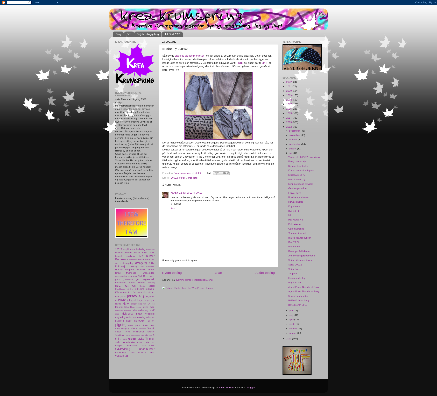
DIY (129, 34)
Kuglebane (294, 206)
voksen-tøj (121, 355)
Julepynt (120, 299)
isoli (117, 296)
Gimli (140, 276)
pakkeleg (119, 321)
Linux (132, 307)
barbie (128, 252)
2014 (289, 118)
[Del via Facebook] (224, 173)
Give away (148, 276)
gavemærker (121, 276)
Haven (141, 282)
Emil (264, 63)
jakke (123, 296)
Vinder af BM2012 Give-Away (304, 157)
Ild (289, 215)
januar (293, 333)
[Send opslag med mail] (208, 173)
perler (150, 320)
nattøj (139, 314)
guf (137, 279)
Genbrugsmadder (297, 188)
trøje (146, 342)
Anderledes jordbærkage (301, 255)
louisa (145, 307)
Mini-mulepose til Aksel (300, 184)
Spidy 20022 (295, 264)
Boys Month (148, 253)
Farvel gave (294, 193)
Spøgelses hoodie (298, 296)
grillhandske (128, 279)
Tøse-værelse (148, 346)
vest (152, 352)
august (293, 148)
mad (152, 307)
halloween (120, 282)
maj (291, 315)
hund (134, 286)
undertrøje (120, 352)
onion (129, 317)
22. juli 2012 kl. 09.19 (190, 193)
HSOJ (118, 286)
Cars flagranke (296, 228)
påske (145, 325)
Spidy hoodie (295, 269)
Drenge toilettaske (298, 166)
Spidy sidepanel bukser (300, 260)
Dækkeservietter (147, 266)
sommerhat (138, 332)
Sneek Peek (122, 332)
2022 (289, 82)
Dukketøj (120, 266)
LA (149, 304)
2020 (289, 91)
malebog (127, 310)
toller (139, 342)
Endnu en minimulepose (301, 170)
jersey (132, 296)
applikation (129, 249)
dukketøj (133, 266)
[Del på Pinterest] (228, 173)
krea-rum (142, 304)
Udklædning (122, 349)
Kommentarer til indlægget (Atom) (194, 280)
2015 (289, 113)
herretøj (151, 283)
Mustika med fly (296, 179)
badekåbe (150, 249)
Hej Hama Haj (295, 219)
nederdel (149, 314)
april (291, 319)
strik (128, 335)
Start (218, 273)
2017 (289, 104)
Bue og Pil (293, 211)
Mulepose (127, 313)
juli (291, 153)
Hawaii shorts (295, 202)
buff (141, 256)
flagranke (141, 270)
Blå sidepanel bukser (299, 238)
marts (292, 324)
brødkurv (130, 256)
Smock (150, 328)
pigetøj (120, 325)
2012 (289, 127)
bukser (182, 178)
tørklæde (132, 345)
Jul (140, 296)
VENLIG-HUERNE (138, 353)
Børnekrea (121, 259)
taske (141, 338)
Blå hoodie (294, 246)
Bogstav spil (294, 282)
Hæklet (151, 286)
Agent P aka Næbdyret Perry (303, 291)
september (295, 144)
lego (126, 307)
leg (153, 304)
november (295, 135)
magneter (119, 310)
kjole (126, 303)
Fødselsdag (148, 273)
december (295, 131)
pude (137, 325)
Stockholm (120, 335)
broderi (118, 256)
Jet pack (292, 273)
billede (137, 253)
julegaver (148, 296)
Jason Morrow (226, 387)
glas (117, 279)
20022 (174, 178)
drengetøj (193, 178)
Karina (174, 193)
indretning (139, 289)
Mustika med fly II (297, 175)
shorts (134, 328)
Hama (132, 282)
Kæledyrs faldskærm (299, 251)
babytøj (140, 249)
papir (128, 320)
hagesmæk (148, 279)
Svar (173, 208)
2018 (289, 100)
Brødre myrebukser (298, 197)
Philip (240, 63)
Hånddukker (120, 289)
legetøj (119, 307)
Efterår (119, 269)
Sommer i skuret (297, 233)
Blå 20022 (293, 242)
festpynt (129, 269)
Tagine (124, 339)
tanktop (132, 339)
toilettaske (129, 342)
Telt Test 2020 (172, 34)
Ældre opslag (265, 273)
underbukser (146, 349)
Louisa (138, 307)
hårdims (130, 289)
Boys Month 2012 (297, 305)
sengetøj (125, 328)
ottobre (150, 317)
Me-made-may (141, 310)
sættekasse (146, 335)
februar (293, 328)
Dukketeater (294, 224)
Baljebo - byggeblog (148, 34)
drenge (118, 263)
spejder (150, 332)
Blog (118, 34)
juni (291, 310)
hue (127, 286)
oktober (293, 139)
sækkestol (135, 335)
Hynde (142, 286)
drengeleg (128, 263)
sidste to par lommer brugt (189, 55)
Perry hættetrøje (297, 161)
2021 (289, 86)
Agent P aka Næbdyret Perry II (304, 287)
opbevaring (139, 317)
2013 (289, 122)
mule (117, 314)
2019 (289, 95)
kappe (118, 304)
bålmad (132, 260)
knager (134, 304)
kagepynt (149, 300)
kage (140, 300)
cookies (139, 259)
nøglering (120, 317)
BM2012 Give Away (298, 300)
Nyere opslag (172, 273)
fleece (151, 269)
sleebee (142, 329)
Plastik (131, 325)
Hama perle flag (297, 278)
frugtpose (131, 273)
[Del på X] (221, 173)
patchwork (139, 320)
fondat (118, 273)
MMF (152, 310)
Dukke (151, 263)
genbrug (132, 276)
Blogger (251, 387)
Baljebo (119, 252)
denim (146, 259)
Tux (152, 342)
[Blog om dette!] (218, 173)
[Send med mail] (215, 173)
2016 (289, 109)
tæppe (118, 345)
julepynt (131, 300)
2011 (289, 338)
